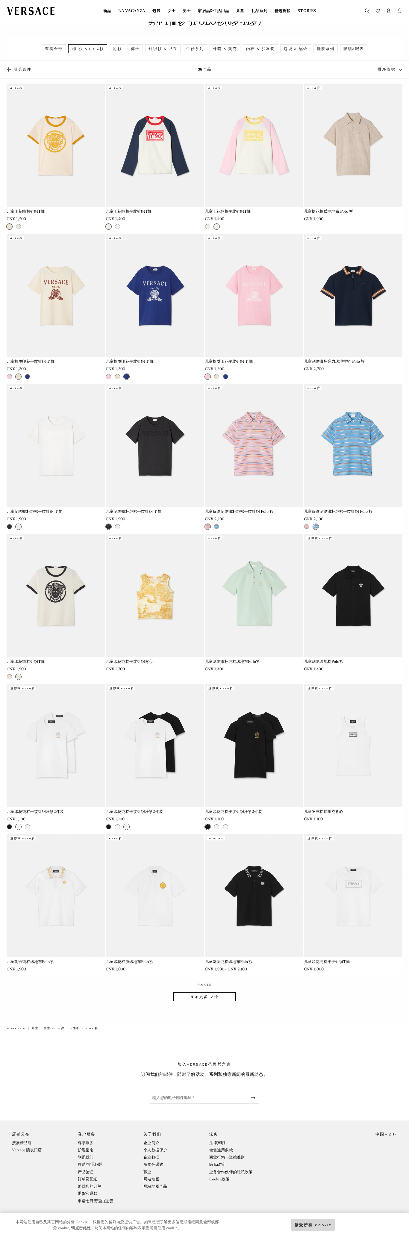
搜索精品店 (22, 1142)
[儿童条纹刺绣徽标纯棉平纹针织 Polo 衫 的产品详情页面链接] (254, 445)
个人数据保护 (155, 1150)
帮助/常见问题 (90, 1164)
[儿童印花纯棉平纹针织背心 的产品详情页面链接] (155, 595)
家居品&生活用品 (213, 10)
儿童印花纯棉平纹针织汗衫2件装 (35, 811)
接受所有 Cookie (313, 1225)
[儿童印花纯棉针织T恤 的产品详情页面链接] (56, 145)
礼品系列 (259, 10)
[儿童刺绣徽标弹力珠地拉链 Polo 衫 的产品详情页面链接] (353, 295)
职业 (147, 1171)
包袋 (156, 10)
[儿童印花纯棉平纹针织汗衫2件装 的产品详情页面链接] (56, 745)
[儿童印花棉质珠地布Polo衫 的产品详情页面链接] (155, 895)
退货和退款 (88, 1193)
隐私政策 (217, 1164)
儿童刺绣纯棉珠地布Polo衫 (30, 961)
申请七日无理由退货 (95, 1200)
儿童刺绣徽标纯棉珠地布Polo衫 (232, 661)
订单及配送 (88, 1179)
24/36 (204, 985)
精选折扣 (282, 10)
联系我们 (85, 1157)
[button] (399, 10)
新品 (107, 10)
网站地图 (151, 1179)
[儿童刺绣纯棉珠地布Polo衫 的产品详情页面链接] (56, 895)
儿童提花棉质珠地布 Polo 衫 (328, 211)
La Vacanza (131, 10)
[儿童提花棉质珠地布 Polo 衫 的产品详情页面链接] (353, 145)
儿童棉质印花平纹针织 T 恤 (31, 361)
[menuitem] (107, 10)
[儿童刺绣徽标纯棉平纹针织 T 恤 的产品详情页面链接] (56, 445)
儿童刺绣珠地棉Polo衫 (323, 661)
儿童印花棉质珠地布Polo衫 (129, 961)
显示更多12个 (204, 997)
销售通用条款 (221, 1150)
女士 (172, 10)
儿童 (240, 10)
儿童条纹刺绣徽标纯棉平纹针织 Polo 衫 (239, 511)
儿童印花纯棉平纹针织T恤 (129, 211)
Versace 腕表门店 (27, 1150)
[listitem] (54, 48)
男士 (187, 10)
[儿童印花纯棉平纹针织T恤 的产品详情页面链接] (155, 145)
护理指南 (85, 1150)
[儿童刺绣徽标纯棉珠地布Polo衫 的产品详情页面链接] (254, 595)
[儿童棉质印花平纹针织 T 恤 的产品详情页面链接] (56, 295)
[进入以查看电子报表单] (254, 1097)
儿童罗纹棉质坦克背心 (323, 811)
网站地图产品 (155, 1186)
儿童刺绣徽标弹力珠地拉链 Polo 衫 (334, 361)
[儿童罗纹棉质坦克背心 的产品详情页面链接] (353, 745)
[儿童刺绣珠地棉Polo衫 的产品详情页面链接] (353, 595)
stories (307, 10)
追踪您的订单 (90, 1186)
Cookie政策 (219, 1179)
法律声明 (217, 1142)
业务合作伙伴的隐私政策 (230, 1171)
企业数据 (151, 1157)
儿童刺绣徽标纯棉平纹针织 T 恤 (35, 511)
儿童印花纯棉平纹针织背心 (129, 661)
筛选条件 (22, 69)
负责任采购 (153, 1164)
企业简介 (151, 1142)
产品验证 (85, 1171)
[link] (16, 1028)
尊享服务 (85, 1142)
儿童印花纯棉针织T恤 (26, 211)
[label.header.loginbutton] (388, 10)
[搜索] (367, 10)
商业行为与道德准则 (227, 1157)
